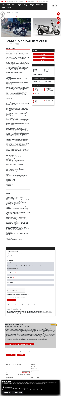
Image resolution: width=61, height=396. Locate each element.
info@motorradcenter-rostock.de (23, 374)
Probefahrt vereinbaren (13, 251)
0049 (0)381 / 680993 (26, 370)
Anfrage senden (11, 299)
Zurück (11, 354)
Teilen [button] (21, 354)
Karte (44, 60)
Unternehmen (39, 4)
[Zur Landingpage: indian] (2, 20)
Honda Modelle (11, 4)
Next (59, 27)
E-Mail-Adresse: (10, 277)
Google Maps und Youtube (8, 387)
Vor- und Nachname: (11, 272)
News (3, 7)
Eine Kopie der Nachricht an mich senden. (16, 297)
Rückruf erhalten (11, 255)
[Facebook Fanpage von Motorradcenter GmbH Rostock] (2, 1)
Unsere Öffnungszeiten (19, 1)
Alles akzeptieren (17, 392)
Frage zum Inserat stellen (13, 257)
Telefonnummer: (10, 282)
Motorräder (20, 4)
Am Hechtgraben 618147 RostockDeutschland (9, 367)
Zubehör (32, 4)
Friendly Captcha (22, 291)
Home (3, 4)
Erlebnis (9, 7)
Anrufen (44, 57)
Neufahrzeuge (34, 368)
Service (26, 4)
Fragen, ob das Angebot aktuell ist (15, 253)
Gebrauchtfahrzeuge (35, 369)
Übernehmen (6, 392)
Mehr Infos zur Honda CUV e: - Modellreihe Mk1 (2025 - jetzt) (19, 344)
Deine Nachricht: (10, 260)
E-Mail (44, 54)
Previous (2, 27)
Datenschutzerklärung (17, 309)
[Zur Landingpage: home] (2, 15)
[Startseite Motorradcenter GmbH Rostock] (54, 6)
